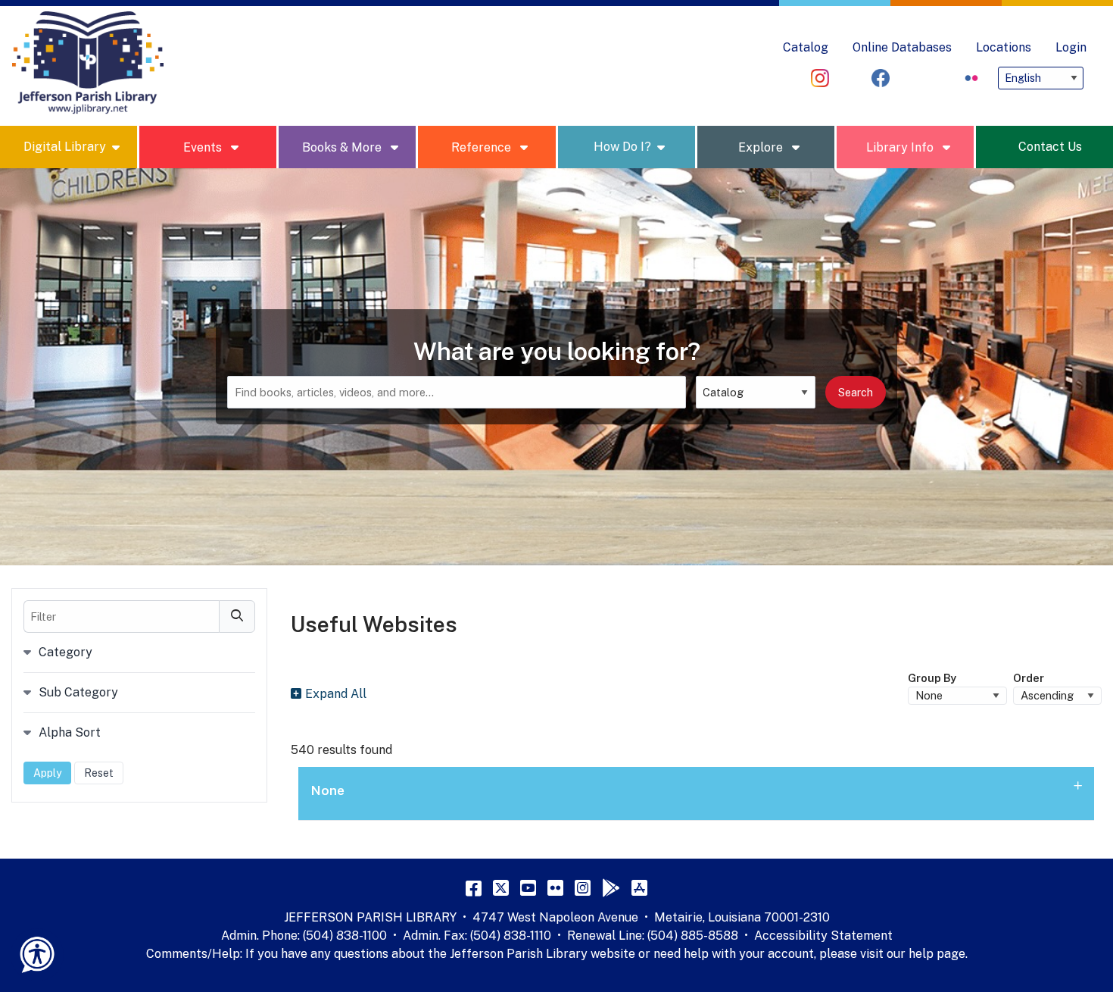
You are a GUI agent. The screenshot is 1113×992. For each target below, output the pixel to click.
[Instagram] (583, 887)
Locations (1003, 47)
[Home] (88, 62)
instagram (820, 78)
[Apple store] (639, 887)
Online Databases (902, 47)
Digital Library (64, 146)
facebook (880, 78)
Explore (762, 147)
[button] (696, 794)
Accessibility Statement (823, 935)
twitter (911, 78)
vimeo (850, 78)
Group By (932, 677)
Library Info (901, 147)
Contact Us (1050, 146)
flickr (971, 78)
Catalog (805, 47)
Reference (482, 147)
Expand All (335, 693)
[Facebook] (474, 887)
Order (1028, 677)
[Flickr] (555, 887)
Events (204, 147)
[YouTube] (528, 887)
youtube (941, 78)
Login (1070, 47)
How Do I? (622, 146)
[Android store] (611, 887)
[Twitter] (501, 887)
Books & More (343, 147)
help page (937, 954)
